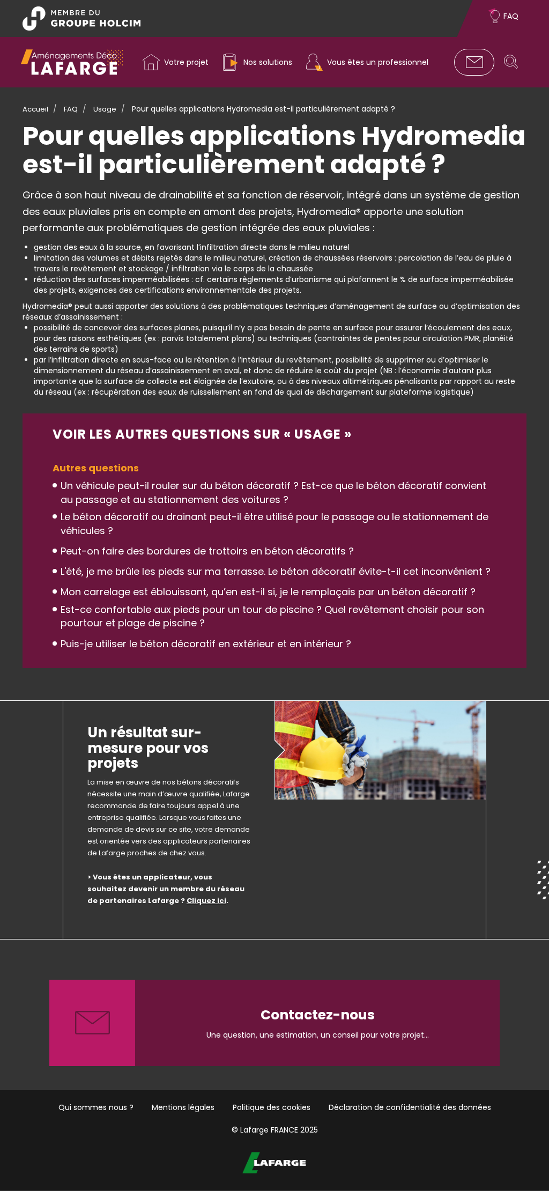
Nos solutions (267, 62)
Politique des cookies (271, 1107)
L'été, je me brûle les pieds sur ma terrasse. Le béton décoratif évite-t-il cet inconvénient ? (276, 571)
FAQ (510, 16)
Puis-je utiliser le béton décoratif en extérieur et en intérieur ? (206, 643)
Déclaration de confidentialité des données (410, 1107)
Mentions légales (183, 1107)
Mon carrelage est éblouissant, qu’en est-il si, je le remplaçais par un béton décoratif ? (268, 591)
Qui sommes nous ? (95, 1107)
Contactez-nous (474, 62)
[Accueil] (72, 62)
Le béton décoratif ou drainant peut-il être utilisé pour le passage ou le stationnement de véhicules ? (274, 523)
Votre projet (186, 62)
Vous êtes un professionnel (377, 62)
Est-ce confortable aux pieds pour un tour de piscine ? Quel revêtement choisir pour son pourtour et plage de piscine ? (272, 616)
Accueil (35, 109)
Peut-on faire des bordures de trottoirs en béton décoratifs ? (207, 551)
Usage (104, 109)
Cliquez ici (206, 901)
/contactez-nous (274, 1023)
